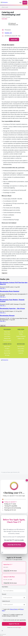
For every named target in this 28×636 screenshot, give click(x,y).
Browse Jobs (7, 331)
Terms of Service (20, 346)
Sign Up (24, 2)
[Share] (3, 634)
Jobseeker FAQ (7, 338)
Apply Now (14, 39)
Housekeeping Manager (7, 315)
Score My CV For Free (14, 544)
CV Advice (7, 348)
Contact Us (21, 353)
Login (20, 2)
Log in (19, 627)
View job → (3, 288)
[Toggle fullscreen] (2, 634)
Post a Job (21, 331)
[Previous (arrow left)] (0, 635)
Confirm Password (6, 601)
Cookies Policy (21, 350)
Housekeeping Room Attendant (9, 291)
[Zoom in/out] (0, 634)
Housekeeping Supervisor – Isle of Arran (12, 308)
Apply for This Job (14, 624)
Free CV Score (7, 334)
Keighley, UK (8, 32)
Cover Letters (7, 350)
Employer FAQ (21, 338)
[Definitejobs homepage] (5, 3)
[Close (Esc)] (5, 634)
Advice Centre (7, 346)
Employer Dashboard (20, 336)
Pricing (20, 334)
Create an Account (7, 340)
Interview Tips (7, 353)
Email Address (5, 586)
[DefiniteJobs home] (6, 415)
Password (4, 594)
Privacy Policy (21, 348)
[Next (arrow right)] (2, 635)
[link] (14, 285)
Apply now (4, 273)
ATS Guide (7, 355)
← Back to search (4, 7)
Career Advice (7, 336)
